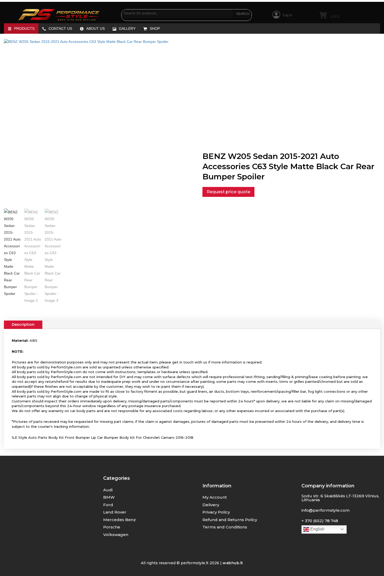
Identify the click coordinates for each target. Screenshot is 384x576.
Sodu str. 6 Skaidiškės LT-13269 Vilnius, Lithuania (340, 497)
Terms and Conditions (224, 526)
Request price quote (228, 191)
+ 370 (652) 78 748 (319, 520)
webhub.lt (233, 563)
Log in (287, 15)
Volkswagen (115, 534)
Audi (108, 489)
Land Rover (114, 512)
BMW (109, 497)
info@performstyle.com (325, 510)
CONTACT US (60, 28)
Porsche (111, 526)
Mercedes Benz (119, 519)
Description (23, 324)
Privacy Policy (216, 512)
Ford (108, 504)
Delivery (210, 504)
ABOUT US (95, 28)
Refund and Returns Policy (229, 519)
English (316, 529)
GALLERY (127, 28)
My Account (214, 497)
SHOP (155, 28)
